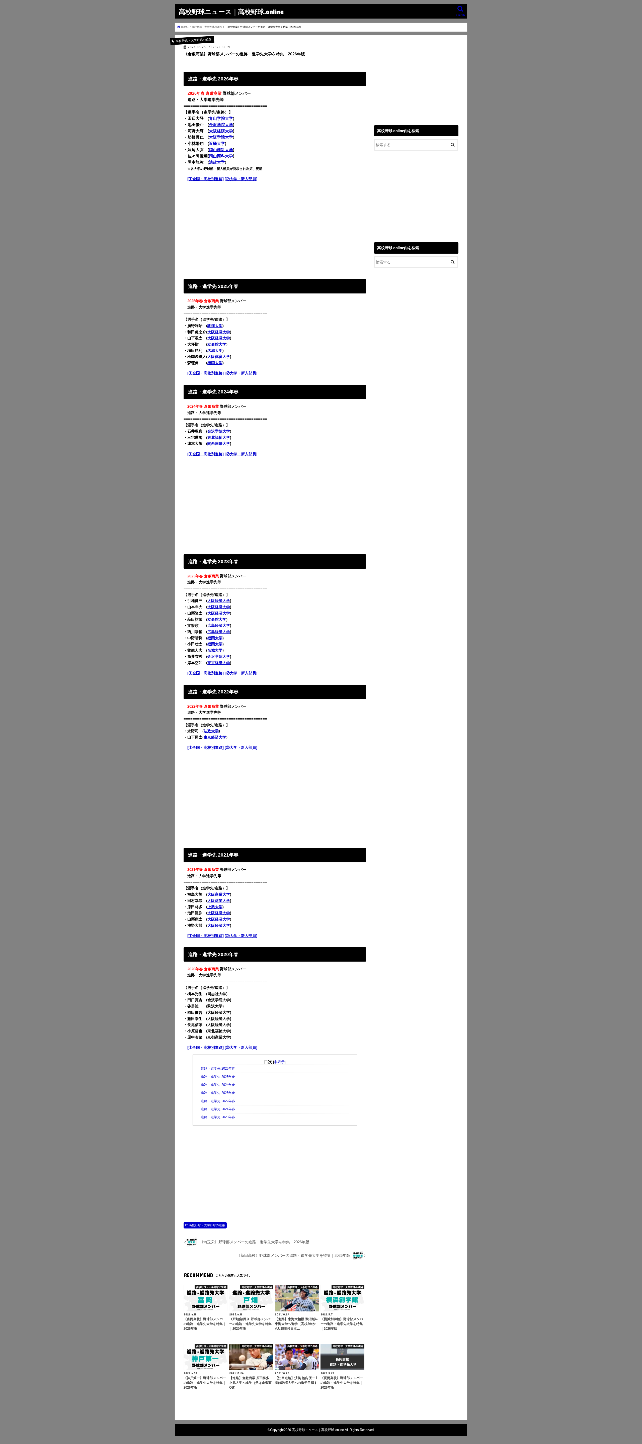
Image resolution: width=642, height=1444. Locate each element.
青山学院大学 (221, 118)
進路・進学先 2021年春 (218, 1109)
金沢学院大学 (221, 125)
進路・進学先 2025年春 (218, 1077)
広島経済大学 (218, 626)
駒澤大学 (214, 326)
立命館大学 (216, 344)
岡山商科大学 (221, 150)
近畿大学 (217, 143)
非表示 (279, 1062)
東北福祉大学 (218, 438)
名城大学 (214, 351)
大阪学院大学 (221, 137)
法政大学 (217, 162)
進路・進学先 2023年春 (218, 1093)
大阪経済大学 (221, 131)
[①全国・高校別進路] (205, 179)
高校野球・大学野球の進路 (207, 1225)
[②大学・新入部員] (241, 179)
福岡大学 (214, 363)
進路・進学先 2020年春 (218, 1117)
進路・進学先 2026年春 (218, 1068)
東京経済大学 (218, 663)
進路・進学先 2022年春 (218, 1101)
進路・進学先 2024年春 (218, 1085)
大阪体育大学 (218, 357)
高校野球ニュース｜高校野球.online (231, 11)
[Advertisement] (275, 229)
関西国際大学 (218, 444)
